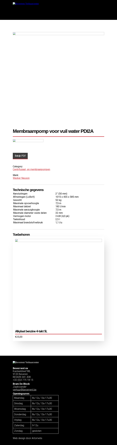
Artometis (37, 438)
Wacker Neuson (21, 178)
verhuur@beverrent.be (24, 389)
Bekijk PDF (20, 155)
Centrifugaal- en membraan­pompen (31, 169)
